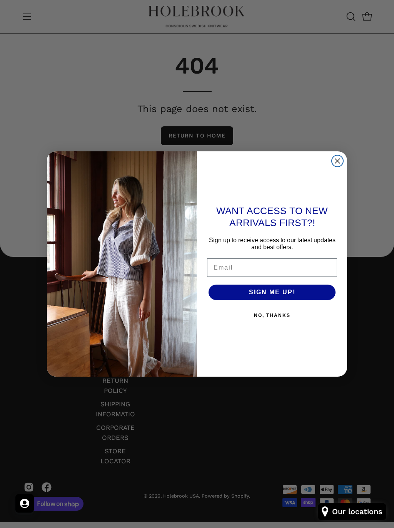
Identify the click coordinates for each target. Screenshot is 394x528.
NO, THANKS (272, 315)
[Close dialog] (337, 161)
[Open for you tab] (24, 503)
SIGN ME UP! (272, 292)
